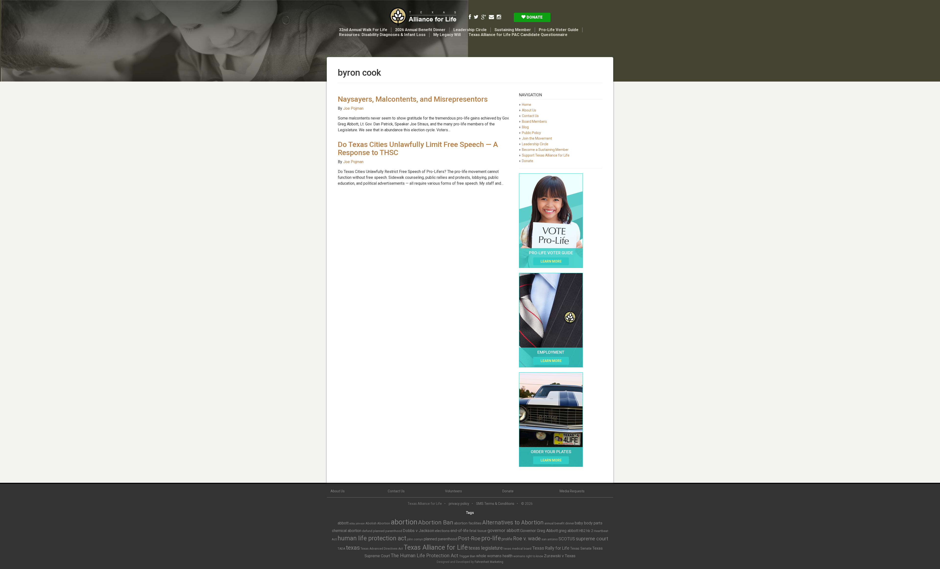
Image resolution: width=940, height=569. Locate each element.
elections (442, 531)
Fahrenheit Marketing (489, 562)
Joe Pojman (353, 108)
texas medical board (517, 548)
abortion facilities (468, 523)
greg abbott (568, 530)
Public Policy (531, 133)
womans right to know (528, 556)
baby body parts (588, 523)
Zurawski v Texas (560, 555)
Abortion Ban (435, 522)
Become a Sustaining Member (545, 150)
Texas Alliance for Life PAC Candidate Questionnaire (518, 34)
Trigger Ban (467, 556)
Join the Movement (537, 138)
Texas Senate (581, 548)
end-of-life (459, 530)
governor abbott (503, 530)
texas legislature (486, 548)
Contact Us (530, 116)
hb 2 (589, 531)
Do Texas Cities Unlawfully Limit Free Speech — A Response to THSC (418, 148)
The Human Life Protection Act (424, 555)
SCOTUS (566, 538)
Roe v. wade (527, 538)
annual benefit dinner (559, 523)
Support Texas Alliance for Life (545, 155)
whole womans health (494, 556)
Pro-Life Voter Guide (558, 29)
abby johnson (357, 523)
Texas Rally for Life (550, 548)
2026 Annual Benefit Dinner (420, 29)
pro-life (491, 538)
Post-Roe (469, 538)
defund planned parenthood (382, 531)
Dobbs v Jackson (418, 530)
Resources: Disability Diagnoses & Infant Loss (382, 34)
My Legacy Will (447, 34)
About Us (529, 110)
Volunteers (453, 491)
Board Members (534, 121)
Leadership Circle (470, 29)
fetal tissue (478, 531)
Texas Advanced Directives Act (382, 548)
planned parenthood (440, 539)
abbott (343, 523)
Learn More (551, 261)
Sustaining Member (512, 29)
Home (526, 105)
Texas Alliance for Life (436, 547)
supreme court (592, 539)
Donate (534, 17)
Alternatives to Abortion (513, 522)
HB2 (582, 531)
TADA (341, 548)
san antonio (549, 539)
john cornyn (415, 539)
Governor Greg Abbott (539, 530)
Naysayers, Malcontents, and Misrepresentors (413, 99)
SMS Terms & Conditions (495, 504)
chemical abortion (346, 530)
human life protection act (372, 538)
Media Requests (572, 491)
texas (353, 547)
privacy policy (459, 504)
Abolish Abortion (377, 523)
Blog (525, 127)
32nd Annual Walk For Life (363, 29)
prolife (507, 539)
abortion (404, 522)
